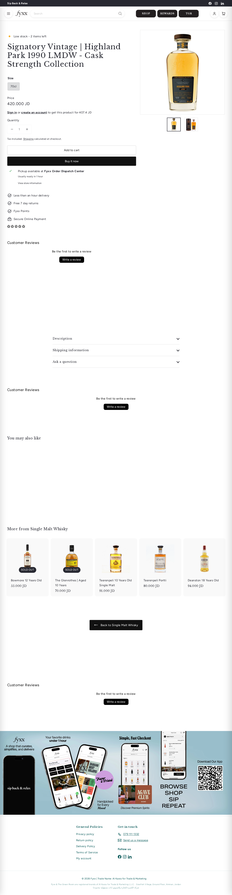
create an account (34, 112)
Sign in (12, 112)
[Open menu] (8, 13)
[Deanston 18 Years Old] (204, 564)
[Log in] (214, 13)
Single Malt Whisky (49, 529)
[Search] (120, 13)
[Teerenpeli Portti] (160, 564)
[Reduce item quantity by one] (11, 129)
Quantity (13, 120)
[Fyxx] (21, 14)
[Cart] (223, 13)
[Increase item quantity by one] (27, 129)
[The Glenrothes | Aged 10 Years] (71, 567)
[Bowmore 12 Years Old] (27, 564)
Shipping (28, 138)
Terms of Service (87, 852)
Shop (146, 13)
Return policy (84, 840)
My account (84, 858)
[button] (16, 226)
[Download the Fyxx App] (116, 773)
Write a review (71, 259)
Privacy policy (85, 834)
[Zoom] (182, 72)
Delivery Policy (85, 846)
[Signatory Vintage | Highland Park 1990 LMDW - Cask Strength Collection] (23, 481)
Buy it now (72, 161)
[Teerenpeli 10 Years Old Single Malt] (116, 567)
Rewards (167, 13)
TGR (189, 13)
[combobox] (77, 13)
